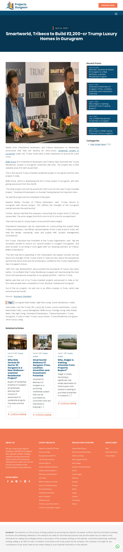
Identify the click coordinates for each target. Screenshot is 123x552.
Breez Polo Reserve (45, 489)
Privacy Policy (110, 456)
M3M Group (11, 162)
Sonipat (74, 482)
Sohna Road (76, 463)
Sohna (74, 471)
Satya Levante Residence (48, 471)
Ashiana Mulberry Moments (48, 467)
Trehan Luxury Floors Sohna (49, 504)
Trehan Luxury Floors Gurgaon (49, 508)
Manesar (75, 478)
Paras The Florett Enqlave (48, 485)
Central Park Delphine (46, 459)
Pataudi (75, 497)
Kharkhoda (76, 500)
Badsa (74, 489)
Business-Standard (22, 296)
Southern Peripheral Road (81, 467)
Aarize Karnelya (44, 452)
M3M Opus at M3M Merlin (48, 474)
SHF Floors (42, 478)
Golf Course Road (78, 456)
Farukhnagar (77, 474)
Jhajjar (74, 493)
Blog (106, 448)
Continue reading (18, 414)
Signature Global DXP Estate (49, 448)
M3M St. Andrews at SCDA (48, 482)
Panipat (75, 485)
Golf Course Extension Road (81, 452)
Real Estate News (98, 144)
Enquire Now (107, 5)
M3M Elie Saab (44, 500)
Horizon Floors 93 (45, 463)
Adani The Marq (44, 497)
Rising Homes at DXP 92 (47, 456)
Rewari (74, 504)
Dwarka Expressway (79, 448)
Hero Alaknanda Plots (46, 493)
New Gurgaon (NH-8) (79, 459)
